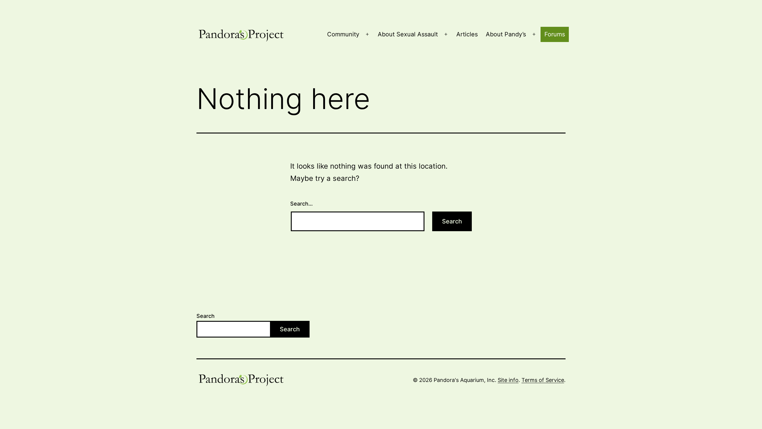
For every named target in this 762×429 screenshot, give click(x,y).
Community (343, 34)
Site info (508, 380)
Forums (554, 34)
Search (205, 316)
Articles (467, 34)
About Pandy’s (506, 34)
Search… (301, 203)
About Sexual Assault (408, 34)
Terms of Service (542, 380)
